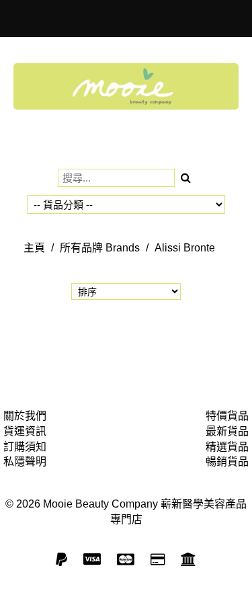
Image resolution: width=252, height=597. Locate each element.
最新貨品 (227, 431)
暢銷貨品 (227, 461)
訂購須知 (24, 446)
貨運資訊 (24, 431)
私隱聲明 (24, 461)
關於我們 (24, 416)
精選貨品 (227, 446)
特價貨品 (227, 416)
